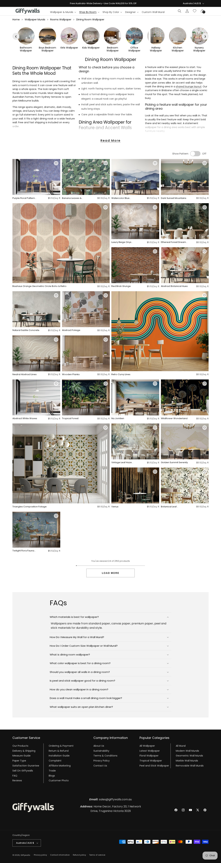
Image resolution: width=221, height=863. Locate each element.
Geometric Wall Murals (189, 755)
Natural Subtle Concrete (25, 330)
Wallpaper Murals (35, 19)
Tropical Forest (70, 418)
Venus (114, 506)
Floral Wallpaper (149, 755)
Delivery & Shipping (23, 751)
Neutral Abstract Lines (24, 374)
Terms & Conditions (105, 755)
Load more (110, 573)
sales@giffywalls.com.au (110, 799)
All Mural (181, 746)
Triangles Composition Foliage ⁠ (29, 506)
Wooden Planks (71, 374)
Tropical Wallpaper (151, 760)
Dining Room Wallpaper (90, 19)
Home (16, 19)
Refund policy (79, 855)
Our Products (20, 746)
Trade (52, 770)
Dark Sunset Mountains (173, 198)
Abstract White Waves (24, 418)
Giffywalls (25, 855)
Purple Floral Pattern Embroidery (23, 198)
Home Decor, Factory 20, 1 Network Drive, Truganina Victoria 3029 (110, 808)
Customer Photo (59, 780)
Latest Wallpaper (150, 751)
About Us (98, 746)
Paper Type (19, 760)
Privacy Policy (101, 760)
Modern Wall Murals (187, 751)
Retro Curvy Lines (120, 374)
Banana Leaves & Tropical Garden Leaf (73, 198)
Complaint (55, 760)
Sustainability (101, 751)
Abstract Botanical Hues (174, 286)
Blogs (52, 775)
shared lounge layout (188, 86)
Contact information (60, 855)
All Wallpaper (147, 746)
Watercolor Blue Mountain (120, 198)
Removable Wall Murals (190, 765)
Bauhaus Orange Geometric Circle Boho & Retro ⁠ (39, 286)
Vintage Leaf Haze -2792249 (121, 462)
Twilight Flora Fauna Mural (23, 550)
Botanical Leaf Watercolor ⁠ (169, 506)
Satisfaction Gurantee (25, 765)
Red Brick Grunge (121, 286)
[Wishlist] (195, 11)
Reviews (17, 780)
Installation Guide (59, 755)
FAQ (14, 775)
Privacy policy (40, 855)
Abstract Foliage (71, 330)
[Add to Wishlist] (56, 163)
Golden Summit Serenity (174, 462)
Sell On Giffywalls (22, 770)
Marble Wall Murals (187, 760)
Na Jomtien (117, 418)
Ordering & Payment (61, 746)
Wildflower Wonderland (174, 418)
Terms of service (97, 855)
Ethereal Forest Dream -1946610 (173, 242)
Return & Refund (59, 751)
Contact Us (100, 765)
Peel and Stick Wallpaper (154, 765)
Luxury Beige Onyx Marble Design (121, 242)
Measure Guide (21, 755)
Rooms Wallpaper (60, 19)
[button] (63, 12)
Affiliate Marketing (60, 765)
